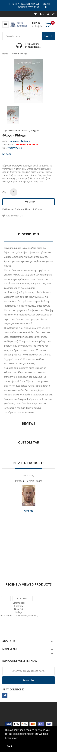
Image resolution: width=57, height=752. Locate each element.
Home (5, 53)
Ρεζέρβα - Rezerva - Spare (28, 480)
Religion (35, 130)
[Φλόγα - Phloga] (13, 114)
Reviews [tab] (28, 423)
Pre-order (29, 201)
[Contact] (48, 14)
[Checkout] (53, 14)
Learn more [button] (11, 738)
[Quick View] (41, 496)
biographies (14, 130)
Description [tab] (28, 234)
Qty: (4, 192)
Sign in (36, 22)
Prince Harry (28, 475)
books (25, 130)
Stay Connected (13, 689)
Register (39, 25)
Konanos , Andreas (20, 141)
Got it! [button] (10, 746)
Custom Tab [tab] (28, 442)
